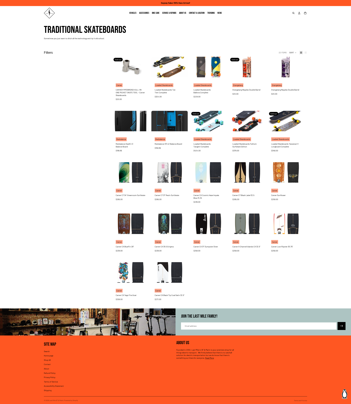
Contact (47, 364)
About (46, 368)
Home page (48, 355)
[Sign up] (342, 326)
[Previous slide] (155, 67)
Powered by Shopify (71, 400)
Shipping (47, 390)
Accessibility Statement (54, 386)
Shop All (47, 360)
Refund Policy (49, 373)
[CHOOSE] (222, 73)
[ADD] (183, 73)
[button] (292, 53)
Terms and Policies (300, 400)
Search (47, 351)
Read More (209, 358)
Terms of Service (51, 381)
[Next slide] (183, 67)
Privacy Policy (49, 377)
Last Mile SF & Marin (56, 400)
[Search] (293, 13)
